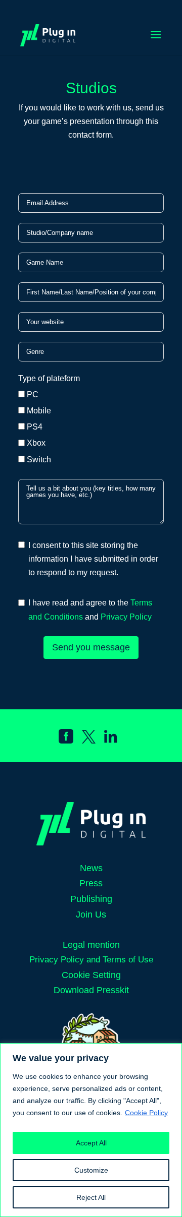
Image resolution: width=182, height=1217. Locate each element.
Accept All (91, 1143)
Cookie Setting (91, 975)
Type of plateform (49, 378)
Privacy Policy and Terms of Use (91, 959)
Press (91, 883)
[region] (91, 1130)
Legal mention (91, 945)
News (91, 868)
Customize (91, 1170)
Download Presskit (91, 990)
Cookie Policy (146, 1113)
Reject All (91, 1197)
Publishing (91, 899)
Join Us (91, 914)
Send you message (91, 647)
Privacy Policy (126, 617)
